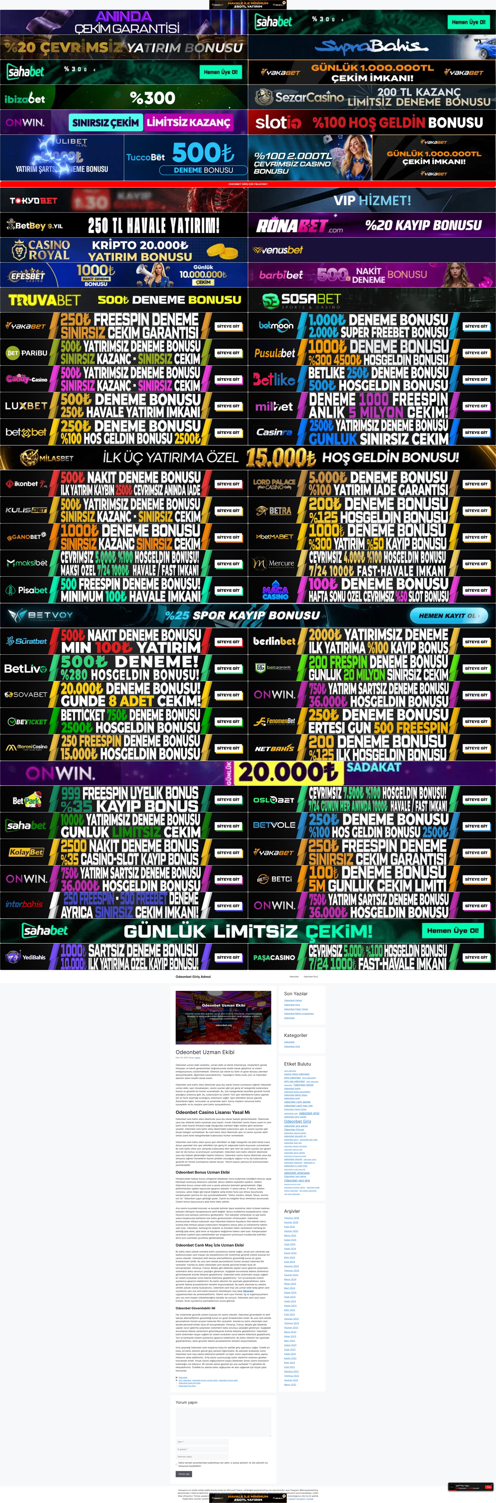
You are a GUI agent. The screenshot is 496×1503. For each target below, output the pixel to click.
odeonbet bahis (292, 1088)
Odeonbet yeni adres (295, 1176)
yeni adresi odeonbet (307, 1191)
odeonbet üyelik (313, 1187)
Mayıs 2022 (290, 1384)
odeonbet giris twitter (295, 1117)
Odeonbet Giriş (311, 976)
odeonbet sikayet (293, 1159)
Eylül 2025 (289, 1226)
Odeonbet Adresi (293, 1000)
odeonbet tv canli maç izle (294, 1169)
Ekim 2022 (289, 1362)
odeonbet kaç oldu (308, 1139)
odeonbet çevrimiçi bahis (292, 1184)
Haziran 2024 (291, 1275)
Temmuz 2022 (291, 1376)
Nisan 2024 (290, 1283)
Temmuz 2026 (291, 1218)
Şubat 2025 (290, 1240)
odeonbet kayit (291, 1139)
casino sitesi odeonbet (296, 1074)
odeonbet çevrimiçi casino (294, 1187)
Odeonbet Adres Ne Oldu (189, 1383)
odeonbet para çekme (294, 1153)
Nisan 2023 (290, 1336)
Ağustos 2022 (291, 1371)
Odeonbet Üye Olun (187, 1386)
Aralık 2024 (290, 1248)
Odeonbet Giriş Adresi (193, 977)
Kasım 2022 (290, 1358)
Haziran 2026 (291, 1222)
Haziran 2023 (291, 1327)
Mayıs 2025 (290, 1235)
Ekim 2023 (289, 1310)
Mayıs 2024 (290, 1279)
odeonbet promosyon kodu (295, 1156)
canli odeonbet (290, 1071)
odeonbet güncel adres (295, 1133)
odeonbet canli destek (297, 1101)
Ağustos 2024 (291, 1266)
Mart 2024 (289, 1288)
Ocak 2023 (290, 1349)
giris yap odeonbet (294, 1081)
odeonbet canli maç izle (298, 1105)
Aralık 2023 (290, 1301)
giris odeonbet (185, 1380)
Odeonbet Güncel (294, 1129)
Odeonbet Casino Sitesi (295, 1109)
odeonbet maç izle (293, 1143)
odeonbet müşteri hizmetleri (295, 1146)
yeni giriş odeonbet (292, 1194)
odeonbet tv (309, 1162)
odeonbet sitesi (310, 1159)
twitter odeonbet (291, 1191)
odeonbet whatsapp (297, 1172)
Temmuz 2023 (291, 1323)
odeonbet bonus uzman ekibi (204, 1380)
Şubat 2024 (290, 1292)
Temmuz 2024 (291, 1270)
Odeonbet (294, 976)
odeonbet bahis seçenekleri (297, 1092)
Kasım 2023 (290, 1305)
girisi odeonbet (292, 1077)
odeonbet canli (292, 1098)
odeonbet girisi (309, 1113)
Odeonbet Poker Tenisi (296, 1009)
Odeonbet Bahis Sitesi (295, 1095)
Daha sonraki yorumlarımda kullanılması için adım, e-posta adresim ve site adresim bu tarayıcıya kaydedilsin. (223, 1464)
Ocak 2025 (289, 1244)
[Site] (124, 325)
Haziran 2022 (291, 1380)
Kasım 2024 (290, 1253)
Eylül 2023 (289, 1314)
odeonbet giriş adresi (296, 1125)
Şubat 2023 (290, 1345)
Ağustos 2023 (291, 1319)
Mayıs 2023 (290, 1332)
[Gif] (248, 457)
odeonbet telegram (293, 1162)
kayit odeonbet (312, 1081)
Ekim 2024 (289, 1257)
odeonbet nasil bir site (293, 1149)
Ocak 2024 (290, 1297)
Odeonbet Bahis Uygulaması (299, 1013)
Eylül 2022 (289, 1367)
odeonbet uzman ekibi (228, 1380)
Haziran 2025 (291, 1231)
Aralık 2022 (290, 1354)
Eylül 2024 (289, 1262)
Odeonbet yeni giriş (297, 1180)
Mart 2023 (289, 1340)
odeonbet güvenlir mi (295, 1136)
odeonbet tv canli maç (296, 1166)
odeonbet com (291, 1113)
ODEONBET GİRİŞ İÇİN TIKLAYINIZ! (248, 184)
